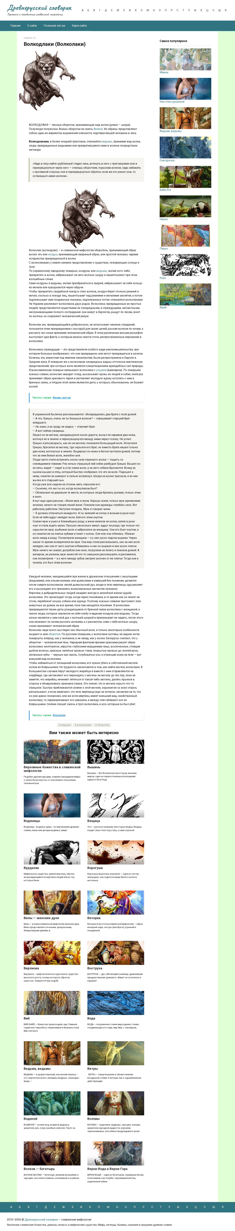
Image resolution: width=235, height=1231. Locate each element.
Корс (163, 278)
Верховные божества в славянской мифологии (52, 769)
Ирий (163, 307)
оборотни (103, 725)
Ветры (92, 1069)
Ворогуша (95, 868)
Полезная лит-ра (54, 25)
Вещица (93, 821)
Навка (164, 219)
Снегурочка (167, 160)
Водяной (30, 1119)
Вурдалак (31, 868)
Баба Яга (165, 189)
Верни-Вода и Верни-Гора (107, 1169)
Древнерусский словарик (39, 7)
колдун (52, 254)
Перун (164, 248)
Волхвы (93, 1119)
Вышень (93, 767)
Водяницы (32, 821)
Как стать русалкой (172, 101)
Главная (15, 25)
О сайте (32, 25)
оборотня (54, 634)
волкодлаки (84, 725)
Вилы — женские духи (41, 918)
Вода (91, 1018)
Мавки (164, 72)
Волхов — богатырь (39, 1169)
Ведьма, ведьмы (37, 1069)
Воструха (94, 968)
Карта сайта (79, 25)
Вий (27, 1018)
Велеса (98, 129)
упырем (101, 370)
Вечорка (93, 918)
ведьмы (106, 141)
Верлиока (31, 968)
